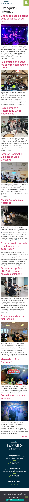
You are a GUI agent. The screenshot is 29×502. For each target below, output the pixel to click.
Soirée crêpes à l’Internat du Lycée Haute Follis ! (11, 110)
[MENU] (26, 2)
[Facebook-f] (11, 485)
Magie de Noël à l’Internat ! (10, 361)
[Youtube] (18, 485)
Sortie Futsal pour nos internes (13, 397)
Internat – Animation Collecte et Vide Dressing (12, 157)
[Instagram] (14, 485)
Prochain (25, 436)
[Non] (26, 497)
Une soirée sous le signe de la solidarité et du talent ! (14, 18)
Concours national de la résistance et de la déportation (14, 246)
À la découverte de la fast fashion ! (13, 317)
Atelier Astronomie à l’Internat (12, 201)
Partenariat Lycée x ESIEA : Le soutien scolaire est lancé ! (11, 271)
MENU (26, 3)
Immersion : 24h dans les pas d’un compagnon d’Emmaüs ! (14, 64)
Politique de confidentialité (16, 499)
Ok (7, 499)
